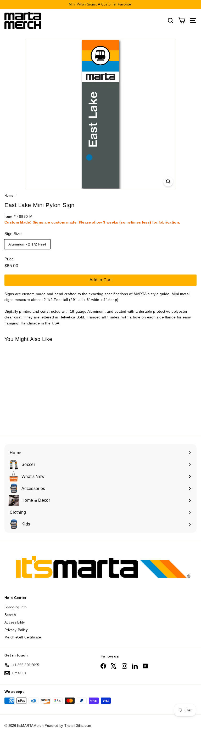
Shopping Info (15, 607)
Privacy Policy (16, 630)
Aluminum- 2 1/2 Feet (27, 244)
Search (10, 615)
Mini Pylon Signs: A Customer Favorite (100, 4)
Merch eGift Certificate (22, 637)
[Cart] (182, 20)
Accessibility (14, 622)
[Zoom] (168, 181)
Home (8, 195)
